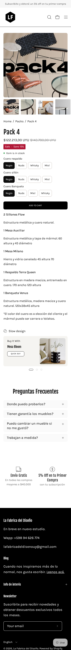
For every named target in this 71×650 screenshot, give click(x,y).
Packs (19, 121)
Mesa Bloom (14, 347)
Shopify (57, 648)
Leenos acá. (55, 572)
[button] (49, 17)
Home (7, 121)
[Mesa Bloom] (52, 351)
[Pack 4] (11, 107)
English (7, 642)
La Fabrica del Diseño (17, 520)
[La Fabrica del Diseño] (10, 17)
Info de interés (12, 584)
